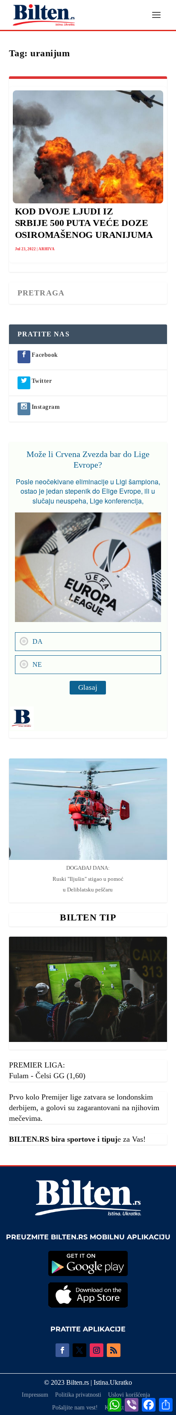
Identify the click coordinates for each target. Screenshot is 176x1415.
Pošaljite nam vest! (75, 1407)
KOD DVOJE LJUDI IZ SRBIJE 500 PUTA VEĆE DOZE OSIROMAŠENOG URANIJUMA (84, 223)
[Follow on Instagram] (96, 1350)
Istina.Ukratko (113, 1382)
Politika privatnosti (78, 1395)
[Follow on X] (79, 1350)
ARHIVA (46, 249)
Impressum (35, 1395)
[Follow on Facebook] (62, 1350)
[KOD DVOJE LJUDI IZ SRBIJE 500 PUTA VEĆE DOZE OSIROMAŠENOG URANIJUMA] (88, 146)
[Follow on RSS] (113, 1350)
